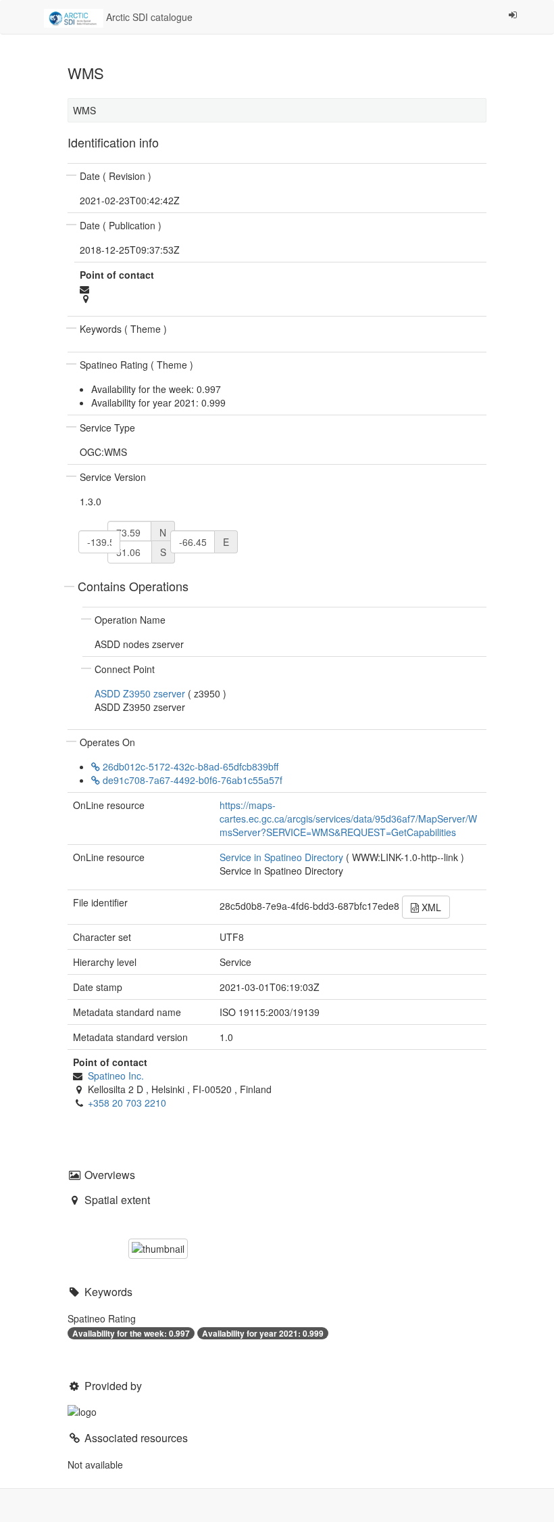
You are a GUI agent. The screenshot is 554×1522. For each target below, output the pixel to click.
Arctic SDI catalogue (148, 17)
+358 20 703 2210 (127, 1102)
